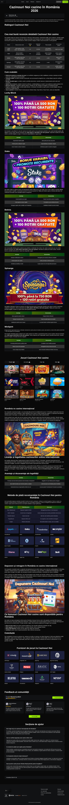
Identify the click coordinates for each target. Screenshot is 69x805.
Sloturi (56, 362)
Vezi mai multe (34, 716)
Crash (41, 362)
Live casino (26, 362)
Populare (11, 362)
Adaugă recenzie (57, 697)
